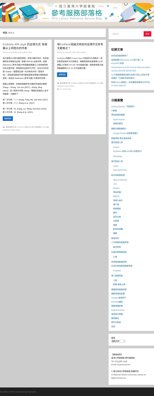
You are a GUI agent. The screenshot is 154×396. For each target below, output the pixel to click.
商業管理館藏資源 (119, 262)
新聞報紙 (117, 208)
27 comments (65, 89)
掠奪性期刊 (118, 123)
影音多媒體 (118, 229)
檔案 (115, 233)
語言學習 (117, 247)
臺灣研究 (115, 238)
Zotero (116, 147)
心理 (115, 257)
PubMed (117, 271)
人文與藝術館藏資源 (120, 242)
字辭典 (116, 221)
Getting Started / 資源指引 (123, 106)
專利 (115, 213)
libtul (30, 52)
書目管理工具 (11, 127)
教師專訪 (115, 318)
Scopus (116, 188)
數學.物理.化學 (119, 284)
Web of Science (120, 180)
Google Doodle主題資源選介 (125, 133)
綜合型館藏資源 (118, 175)
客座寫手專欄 (117, 314)
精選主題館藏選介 (119, 129)
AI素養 (114, 111)
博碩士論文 (118, 200)
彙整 (113, 338)
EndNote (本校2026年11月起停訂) (29, 127)
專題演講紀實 (117, 306)
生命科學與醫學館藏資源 (121, 266)
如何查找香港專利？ (120, 56)
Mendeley (117, 156)
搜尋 (147, 34)
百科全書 (117, 217)
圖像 (115, 225)
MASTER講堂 (117, 302)
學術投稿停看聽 (118, 115)
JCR (115, 184)
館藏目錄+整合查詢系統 (121, 138)
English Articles (118, 310)
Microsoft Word (120, 170)
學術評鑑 (117, 192)
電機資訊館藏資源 (119, 289)
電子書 (116, 204)
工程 (115, 280)
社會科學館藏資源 (119, 252)
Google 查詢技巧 (118, 298)
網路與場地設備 (118, 294)
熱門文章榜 (116, 322)
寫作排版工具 (117, 161)
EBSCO (116, 196)
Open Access (119, 119)
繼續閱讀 (7, 119)
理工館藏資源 (117, 276)
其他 (113, 326)
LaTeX (115, 166)
